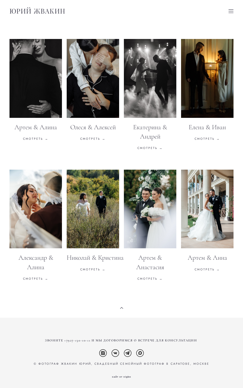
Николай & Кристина (95, 257)
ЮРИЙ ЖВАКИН (37, 11)
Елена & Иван (207, 127)
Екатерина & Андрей (150, 132)
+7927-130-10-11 (77, 340)
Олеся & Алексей (93, 127)
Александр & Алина (36, 262)
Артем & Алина (35, 127)
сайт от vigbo (121, 377)
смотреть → (36, 139)
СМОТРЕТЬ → (93, 139)
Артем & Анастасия (150, 262)
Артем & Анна (207, 257)
